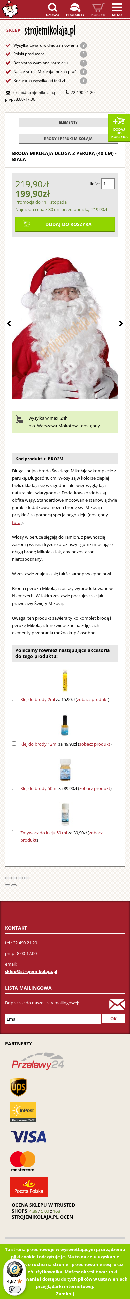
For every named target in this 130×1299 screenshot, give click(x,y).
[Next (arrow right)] (14, 885)
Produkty (75, 15)
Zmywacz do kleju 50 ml (43, 833)
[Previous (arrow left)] (7, 885)
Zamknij (65, 1294)
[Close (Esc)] (7, 878)
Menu (117, 15)
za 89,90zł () (66, 788)
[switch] (15, 1289)
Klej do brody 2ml (37, 699)
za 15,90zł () (64, 699)
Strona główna (10, 9)
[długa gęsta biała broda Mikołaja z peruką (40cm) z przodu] (65, 319)
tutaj (16, 522)
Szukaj (52, 15)
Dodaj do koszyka (119, 133)
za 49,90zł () (66, 744)
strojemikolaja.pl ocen (42, 1217)
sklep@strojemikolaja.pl (35, 92)
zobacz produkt (92, 699)
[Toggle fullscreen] (20, 878)
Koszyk (98, 15)
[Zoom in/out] (26, 878)
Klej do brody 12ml (38, 744)
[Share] (14, 878)
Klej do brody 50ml (38, 788)
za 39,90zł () (61, 836)
